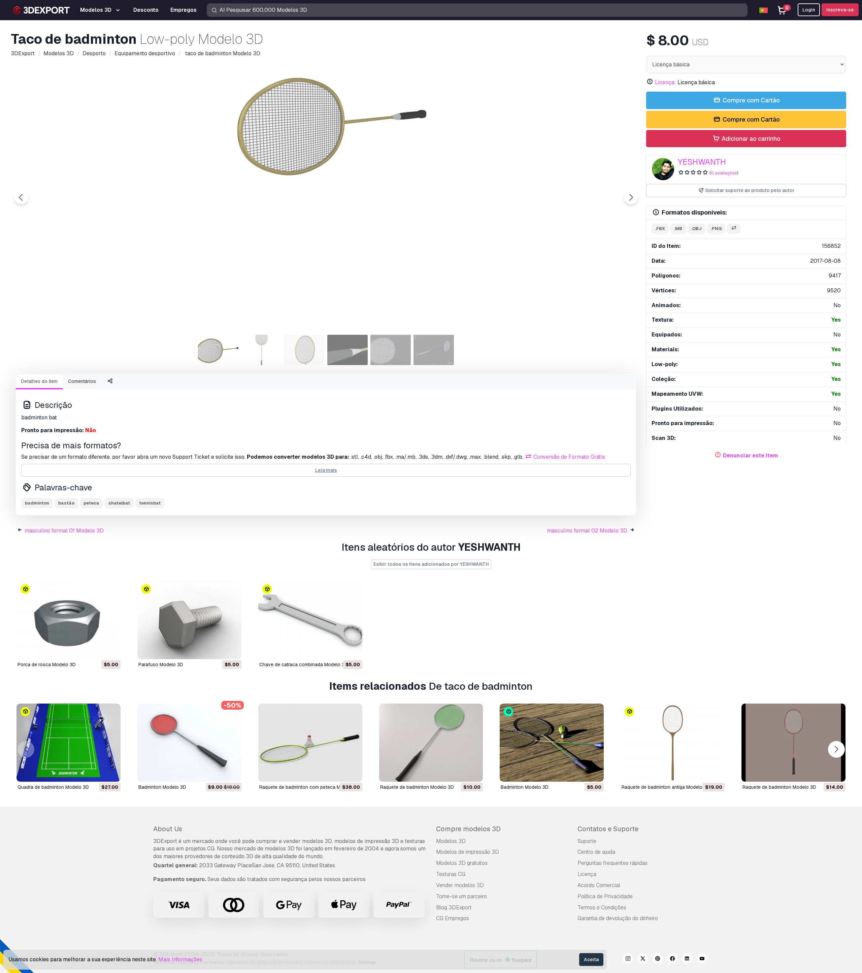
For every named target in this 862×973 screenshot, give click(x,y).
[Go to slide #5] (390, 350)
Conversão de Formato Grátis (568, 456)
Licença (586, 874)
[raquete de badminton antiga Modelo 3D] (673, 743)
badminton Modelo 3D (162, 787)
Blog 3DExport (454, 907)
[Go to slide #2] (261, 350)
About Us (167, 828)
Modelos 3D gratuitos (462, 863)
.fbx (660, 228)
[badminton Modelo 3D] (189, 743)
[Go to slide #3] (304, 350)
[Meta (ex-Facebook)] (672, 959)
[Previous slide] (21, 197)
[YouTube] (702, 959)
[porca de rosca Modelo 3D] (68, 620)
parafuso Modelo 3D (160, 664)
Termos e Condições (601, 907)
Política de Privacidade (605, 896)
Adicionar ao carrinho (750, 138)
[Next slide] (631, 197)
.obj (696, 228)
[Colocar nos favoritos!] (111, 649)
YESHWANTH (702, 162)
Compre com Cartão (750, 100)
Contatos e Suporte (607, 828)
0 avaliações (724, 173)
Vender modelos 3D (460, 885)
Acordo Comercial (598, 885)
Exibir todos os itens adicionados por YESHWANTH (431, 564)
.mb (678, 228)
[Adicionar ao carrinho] (97, 649)
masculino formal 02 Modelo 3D (587, 530)
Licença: (665, 82)
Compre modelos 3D (468, 828)
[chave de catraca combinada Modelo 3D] (310, 620)
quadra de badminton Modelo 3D (53, 787)
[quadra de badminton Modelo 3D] (68, 743)
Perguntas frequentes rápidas (612, 863)
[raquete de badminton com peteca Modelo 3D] (310, 743)
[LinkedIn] (687, 959)
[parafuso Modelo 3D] (189, 620)
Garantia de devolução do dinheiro (617, 918)
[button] (836, 749)
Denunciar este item (750, 455)
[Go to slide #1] (218, 350)
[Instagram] (628, 959)
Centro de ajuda (596, 851)
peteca (91, 503)
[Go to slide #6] (433, 350)
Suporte (586, 841)
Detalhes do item (39, 381)
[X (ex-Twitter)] (643, 959)
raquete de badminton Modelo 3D (417, 787)
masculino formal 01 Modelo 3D (64, 530)
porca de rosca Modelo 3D (47, 664)
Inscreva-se (840, 10)
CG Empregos (452, 918)
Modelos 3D (451, 841)
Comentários (82, 381)
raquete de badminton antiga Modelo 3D (666, 787)
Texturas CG (450, 874)
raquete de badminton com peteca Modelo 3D (309, 787)
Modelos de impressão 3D (467, 851)
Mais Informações (180, 959)
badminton (37, 503)
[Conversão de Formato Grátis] (733, 229)
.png (716, 228)
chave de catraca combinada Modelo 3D (303, 664)
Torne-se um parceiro (461, 896)
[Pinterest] (657, 959)
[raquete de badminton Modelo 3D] (431, 743)
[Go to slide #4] (347, 350)
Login (808, 10)
